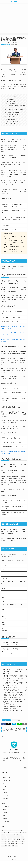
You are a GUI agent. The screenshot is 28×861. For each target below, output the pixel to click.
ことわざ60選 (6, 821)
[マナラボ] (14, 1)
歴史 (2, 843)
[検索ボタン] (26, 1)
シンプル (15, 832)
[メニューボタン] (1, 1)
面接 (4, 803)
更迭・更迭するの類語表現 (11, 117)
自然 (23, 843)
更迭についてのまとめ (9, 123)
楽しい (23, 841)
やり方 (11, 830)
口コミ (14, 839)
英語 (19, 720)
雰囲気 (9, 845)
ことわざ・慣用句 (7, 777)
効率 (6, 839)
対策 (6, 841)
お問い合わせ (10, 856)
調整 (6, 845)
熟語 (9, 843)
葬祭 (2, 845)
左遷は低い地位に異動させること (14, 112)
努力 (2, 839)
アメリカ (20, 830)
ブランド (3, 834)
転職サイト (5, 812)
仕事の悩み (5, 809)
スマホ (20, 832)
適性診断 (5, 792)
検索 (25, 767)
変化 (2, 841)
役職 (16, 720)
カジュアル (10, 832)
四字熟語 (5, 818)
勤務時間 (9, 839)
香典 (13, 845)
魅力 (16, 845)
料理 (13, 841)
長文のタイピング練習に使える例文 (13, 251)
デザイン (24, 832)
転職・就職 (5, 798)
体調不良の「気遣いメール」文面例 (13, 240)
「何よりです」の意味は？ (10, 249)
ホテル (8, 834)
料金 (16, 841)
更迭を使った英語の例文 (12, 121)
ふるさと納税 (6, 806)
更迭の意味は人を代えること (11, 99)
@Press (18, 856)
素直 (19, 843)
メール (4, 786)
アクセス (15, 830)
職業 (4, 815)
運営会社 (15, 856)
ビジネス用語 (6, 795)
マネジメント (18, 834)
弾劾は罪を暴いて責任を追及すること (15, 114)
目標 (16, 843)
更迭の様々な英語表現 (9, 119)
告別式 (18, 839)
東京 (19, 841)
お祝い (3, 830)
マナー (4, 783)
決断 (6, 843)
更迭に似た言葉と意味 (9, 103)
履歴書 (4, 801)
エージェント (4, 832)
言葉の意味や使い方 (6, 44)
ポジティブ (13, 834)
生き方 (12, 843)
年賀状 (9, 841)
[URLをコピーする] (24, 724)
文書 (4, 789)
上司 (13, 720)
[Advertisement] (14, 18)
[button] (3, 724)
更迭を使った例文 (11, 101)
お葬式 (7, 830)
